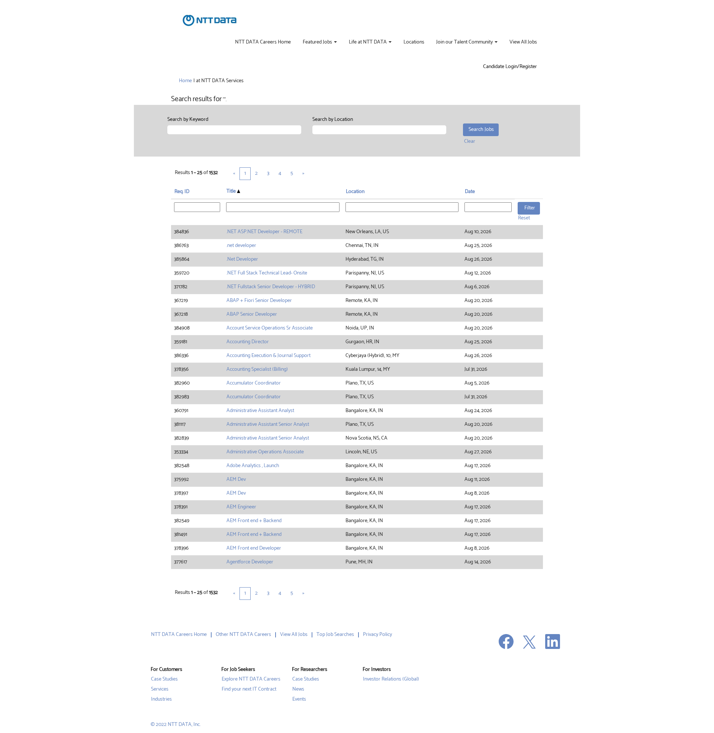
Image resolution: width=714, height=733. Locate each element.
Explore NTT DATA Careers (251, 679)
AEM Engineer (241, 507)
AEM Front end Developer (253, 548)
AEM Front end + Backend (254, 521)
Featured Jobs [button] (318, 42)
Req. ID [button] (181, 191)
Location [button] (355, 191)
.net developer (241, 245)
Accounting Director (247, 342)
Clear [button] (469, 141)
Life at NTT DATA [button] (368, 42)
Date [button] (470, 191)
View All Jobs (523, 42)
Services (159, 689)
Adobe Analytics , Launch (252, 466)
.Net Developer (242, 259)
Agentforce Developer (249, 562)
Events (299, 700)
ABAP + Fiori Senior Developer (259, 300)
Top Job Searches (335, 634)
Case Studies (164, 679)
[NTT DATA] (209, 20)
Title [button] (231, 191)
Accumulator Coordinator (253, 383)
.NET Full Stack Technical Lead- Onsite (266, 273)
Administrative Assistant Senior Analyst (267, 424)
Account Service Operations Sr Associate (269, 328)
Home (185, 81)
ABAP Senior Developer (251, 314)
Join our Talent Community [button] (465, 42)
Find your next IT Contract (249, 689)
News (298, 689)
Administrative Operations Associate (265, 452)
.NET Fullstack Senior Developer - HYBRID (270, 287)
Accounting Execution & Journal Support (268, 355)
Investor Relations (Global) (391, 679)
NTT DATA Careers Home (263, 42)
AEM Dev (236, 479)
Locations (413, 42)
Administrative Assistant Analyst (260, 410)
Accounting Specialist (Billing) (257, 369)
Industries (161, 700)
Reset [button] (524, 218)
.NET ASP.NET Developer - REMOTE (264, 232)
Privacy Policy (377, 634)
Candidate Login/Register (510, 67)
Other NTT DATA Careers (243, 634)
